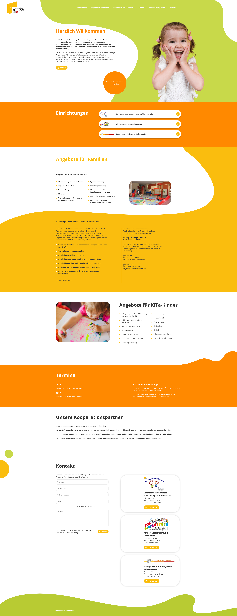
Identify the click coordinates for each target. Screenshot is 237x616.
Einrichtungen (81, 7)
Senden (104, 531)
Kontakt (173, 7)
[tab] (140, 114)
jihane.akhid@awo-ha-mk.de (136, 269)
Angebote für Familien (100, 7)
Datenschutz (60, 610)
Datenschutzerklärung (70, 533)
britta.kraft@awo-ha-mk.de (135, 260)
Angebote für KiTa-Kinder (123, 7)
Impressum (70, 610)
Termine (141, 7)
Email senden (153, 507)
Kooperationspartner (157, 7)
